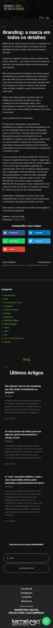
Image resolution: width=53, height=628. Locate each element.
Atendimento (9, 295)
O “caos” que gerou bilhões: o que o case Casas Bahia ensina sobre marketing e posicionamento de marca (24, 479)
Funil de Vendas (11, 310)
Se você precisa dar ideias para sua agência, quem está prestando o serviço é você (23, 434)
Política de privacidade (26, 606)
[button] (13, 232)
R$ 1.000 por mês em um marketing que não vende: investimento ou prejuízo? (23, 389)
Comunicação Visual (13, 302)
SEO (6, 331)
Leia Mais (10, 418)
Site (5, 335)
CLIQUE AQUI (19, 220)
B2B (6, 299)
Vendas (7, 342)
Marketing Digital (11, 320)
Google (7, 313)
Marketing (8, 317)
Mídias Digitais (10, 324)
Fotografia (8, 306)
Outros (7, 328)
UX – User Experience (14, 338)
